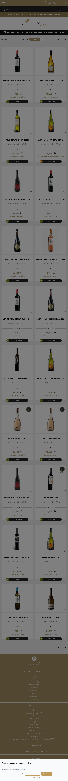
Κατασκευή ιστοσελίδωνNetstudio (34, 778)
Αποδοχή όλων (46, 773)
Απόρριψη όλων (20, 774)
